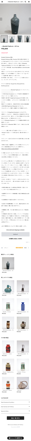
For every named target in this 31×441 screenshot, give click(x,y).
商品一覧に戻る (15, 418)
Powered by (14, 427)
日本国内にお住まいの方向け (15, 238)
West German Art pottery (7, 402)
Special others (5, 411)
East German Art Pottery (7, 406)
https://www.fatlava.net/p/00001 (10, 148)
